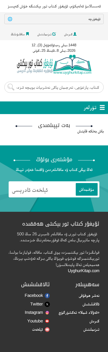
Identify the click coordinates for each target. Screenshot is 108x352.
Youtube (35, 320)
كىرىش (68, 34)
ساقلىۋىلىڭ (18, 34)
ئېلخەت (37, 329)
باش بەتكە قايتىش (90, 130)
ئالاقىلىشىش (91, 303)
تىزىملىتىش (44, 34)
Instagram (34, 312)
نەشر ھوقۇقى (89, 295)
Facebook (34, 295)
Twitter (36, 303)
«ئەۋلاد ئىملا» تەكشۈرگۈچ (79, 312)
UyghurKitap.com (83, 270)
